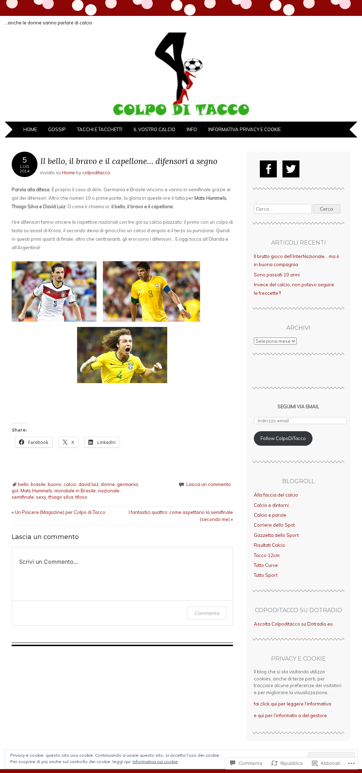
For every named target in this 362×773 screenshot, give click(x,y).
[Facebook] (268, 168)
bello (23, 484)
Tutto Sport (266, 575)
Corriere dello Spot (274, 525)
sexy (41, 497)
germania (127, 484)
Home (30, 129)
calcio (70, 484)
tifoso (81, 497)
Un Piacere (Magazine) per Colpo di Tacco (58, 512)
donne (108, 484)
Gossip (57, 129)
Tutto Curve (266, 565)
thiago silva (60, 497)
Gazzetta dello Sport (276, 535)
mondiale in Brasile (75, 490)
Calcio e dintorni (271, 505)
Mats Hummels (36, 490)
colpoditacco (96, 172)
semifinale (23, 497)
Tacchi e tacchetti (99, 129)
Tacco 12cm (267, 555)
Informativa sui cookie (155, 761)
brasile (38, 484)
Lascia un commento (208, 484)
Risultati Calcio (269, 545)
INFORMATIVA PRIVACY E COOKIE (244, 129)
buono (55, 484)
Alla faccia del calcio (276, 495)
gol (15, 490)
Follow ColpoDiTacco (283, 438)
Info (192, 129)
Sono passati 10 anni (277, 274)
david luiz (88, 484)
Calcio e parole (270, 515)
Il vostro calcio (154, 129)
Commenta (207, 613)
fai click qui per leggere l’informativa (292, 704)
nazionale (108, 490)
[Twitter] (290, 168)
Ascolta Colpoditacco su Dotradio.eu (293, 624)
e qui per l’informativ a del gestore (290, 715)
